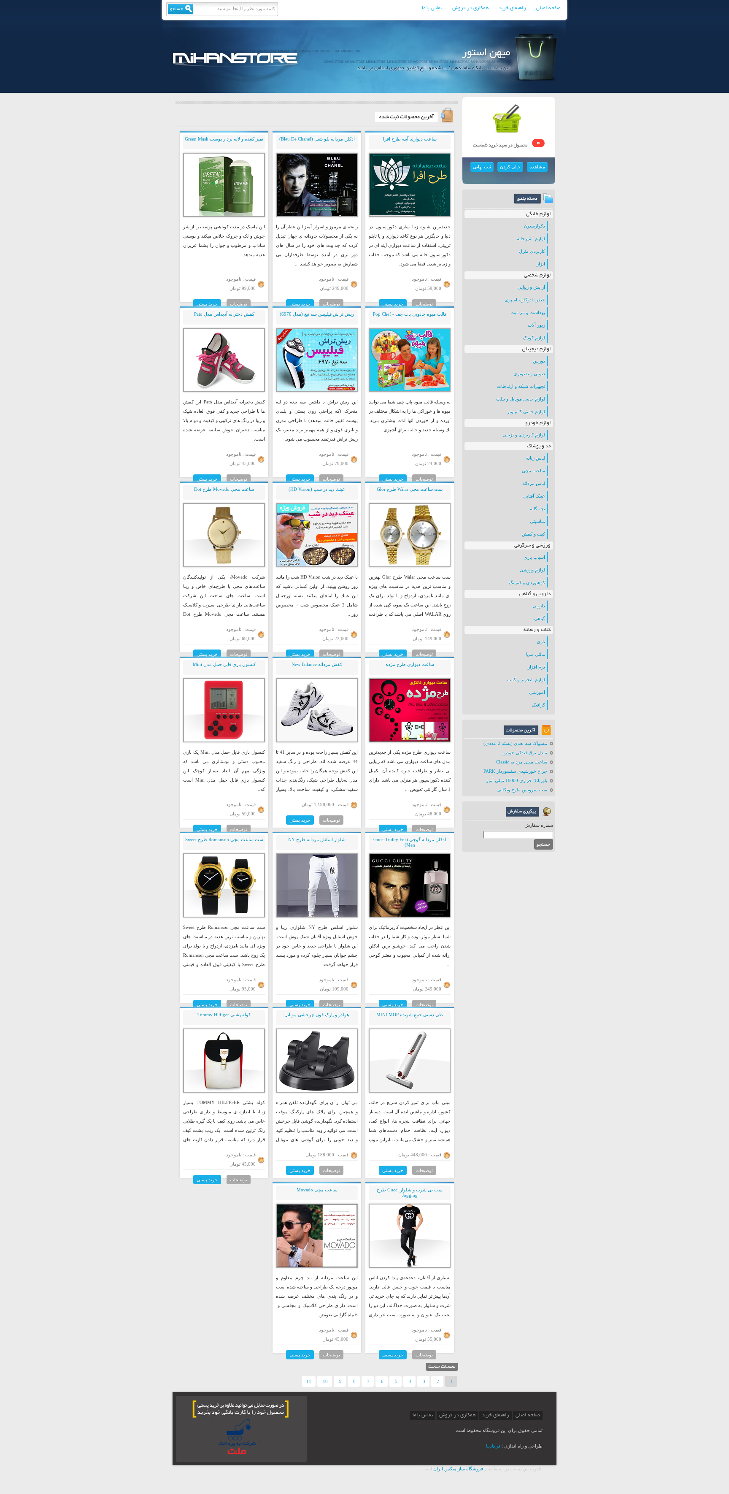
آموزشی (537, 692)
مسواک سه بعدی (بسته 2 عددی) (515, 743)
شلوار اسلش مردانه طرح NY (317, 839)
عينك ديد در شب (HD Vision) (317, 489)
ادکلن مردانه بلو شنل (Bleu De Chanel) (317, 138)
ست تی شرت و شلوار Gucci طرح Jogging (410, 1192)
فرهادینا (493, 1445)
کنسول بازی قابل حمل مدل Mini (224, 664)
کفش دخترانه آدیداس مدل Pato (224, 314)
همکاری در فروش (470, 8)
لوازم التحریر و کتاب (526, 679)
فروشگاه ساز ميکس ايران (458, 1468)
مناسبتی (537, 521)
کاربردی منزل (532, 251)
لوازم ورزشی (532, 569)
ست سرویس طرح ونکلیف (522, 789)
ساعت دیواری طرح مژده (410, 664)
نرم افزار (536, 666)
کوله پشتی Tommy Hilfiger (224, 1014)
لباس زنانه (535, 457)
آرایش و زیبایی (531, 287)
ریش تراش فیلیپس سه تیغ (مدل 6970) (317, 314)
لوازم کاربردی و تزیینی (523, 434)
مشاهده (537, 166)
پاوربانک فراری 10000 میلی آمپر (516, 780)
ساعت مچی (533, 470)
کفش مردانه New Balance (317, 664)
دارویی (538, 605)
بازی (541, 641)
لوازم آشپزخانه (531, 238)
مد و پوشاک (539, 446)
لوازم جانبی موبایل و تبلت (520, 398)
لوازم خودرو (538, 423)
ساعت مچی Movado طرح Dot (224, 489)
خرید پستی (392, 303)
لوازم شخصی (537, 275)
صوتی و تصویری (529, 373)
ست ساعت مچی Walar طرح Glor (410, 489)
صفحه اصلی (548, 8)
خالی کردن (510, 166)
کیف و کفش (533, 533)
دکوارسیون (534, 225)
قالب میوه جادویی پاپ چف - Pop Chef (409, 314)
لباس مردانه (533, 483)
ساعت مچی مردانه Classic (521, 761)
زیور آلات (536, 324)
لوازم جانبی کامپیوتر (526, 411)
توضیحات (424, 303)
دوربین (539, 360)
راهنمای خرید (512, 8)
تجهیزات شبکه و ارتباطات (521, 386)
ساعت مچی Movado (317, 1189)
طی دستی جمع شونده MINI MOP (409, 1014)
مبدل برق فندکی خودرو (524, 752)
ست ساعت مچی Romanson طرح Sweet (224, 839)
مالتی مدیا (535, 654)
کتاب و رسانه (537, 630)
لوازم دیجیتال (536, 349)
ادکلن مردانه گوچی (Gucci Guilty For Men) (409, 842)
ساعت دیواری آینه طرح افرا (410, 138)
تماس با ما (432, 8)
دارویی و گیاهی (535, 594)
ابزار (541, 263)
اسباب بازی (534, 557)
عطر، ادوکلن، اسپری (525, 299)
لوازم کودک (534, 337)
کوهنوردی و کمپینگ (527, 582)
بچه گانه (537, 508)
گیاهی (539, 618)
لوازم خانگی (538, 214)
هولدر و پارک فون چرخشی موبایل (316, 1014)
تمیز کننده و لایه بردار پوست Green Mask (224, 138)
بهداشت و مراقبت (527, 312)
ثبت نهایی (482, 166)
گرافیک (538, 704)
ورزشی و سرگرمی (532, 545)
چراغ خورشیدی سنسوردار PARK (515, 771)
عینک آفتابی (534, 495)
